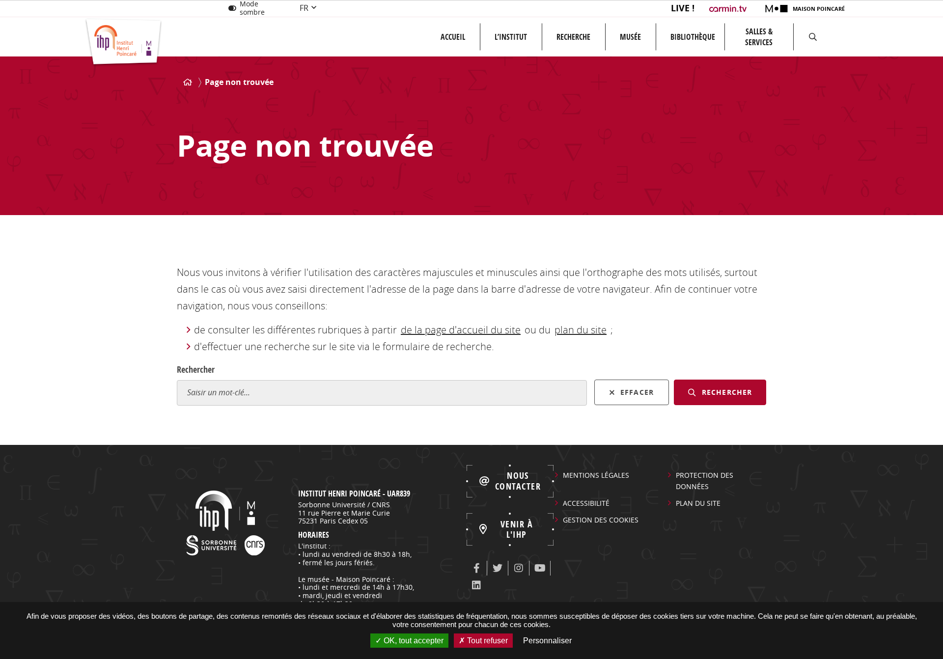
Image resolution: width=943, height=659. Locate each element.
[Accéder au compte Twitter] (497, 568)
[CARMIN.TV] (729, 8)
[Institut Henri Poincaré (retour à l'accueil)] (123, 42)
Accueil (453, 36)
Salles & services (759, 37)
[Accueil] (187, 82)
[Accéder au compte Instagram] (518, 568)
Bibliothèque (692, 36)
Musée (630, 36)
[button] (812, 36)
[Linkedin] (476, 585)
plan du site (581, 329)
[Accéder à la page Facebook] (476, 568)
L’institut (511, 36)
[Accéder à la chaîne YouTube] (539, 568)
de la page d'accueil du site (461, 329)
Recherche (573, 36)
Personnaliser (547, 640)
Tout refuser (486, 640)
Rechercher (196, 369)
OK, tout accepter (413, 640)
